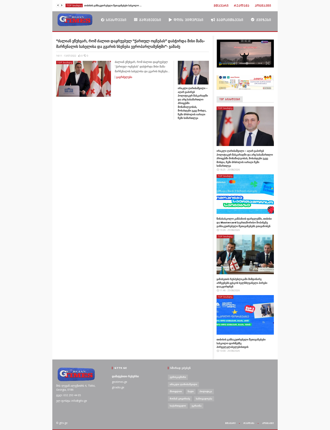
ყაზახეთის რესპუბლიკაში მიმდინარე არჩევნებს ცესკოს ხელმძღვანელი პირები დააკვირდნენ (242, 282)
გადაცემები (149, 19)
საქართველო (178, 405)
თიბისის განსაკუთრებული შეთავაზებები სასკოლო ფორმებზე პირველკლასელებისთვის (113, 5)
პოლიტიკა (206, 391)
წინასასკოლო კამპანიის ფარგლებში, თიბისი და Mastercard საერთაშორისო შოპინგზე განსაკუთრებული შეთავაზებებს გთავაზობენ (244, 222)
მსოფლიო (176, 391)
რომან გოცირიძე (180, 398)
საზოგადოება (204, 398)
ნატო (191, 391)
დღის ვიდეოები (187, 19)
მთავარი (221, 5)
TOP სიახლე (74, 5)
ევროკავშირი (178, 377)
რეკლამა (241, 5)
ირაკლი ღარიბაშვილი (183, 384)
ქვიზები (263, 19)
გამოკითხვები (229, 19)
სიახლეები (115, 19)
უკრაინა (197, 405)
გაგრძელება (124, 77)
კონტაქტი (263, 5)
